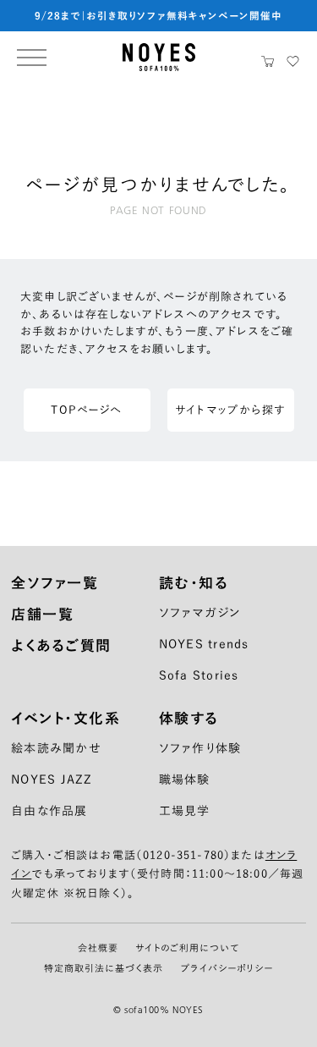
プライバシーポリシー (226, 968)
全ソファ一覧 (54, 583)
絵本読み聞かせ (56, 748)
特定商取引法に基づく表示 (103, 968)
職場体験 (184, 779)
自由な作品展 (49, 811)
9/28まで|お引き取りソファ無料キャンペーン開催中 (158, 15)
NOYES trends (204, 644)
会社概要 (98, 947)
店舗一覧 (42, 614)
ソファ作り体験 (200, 748)
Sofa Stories (199, 675)
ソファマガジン (200, 613)
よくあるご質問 (61, 645)
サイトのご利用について (187, 947)
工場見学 (184, 811)
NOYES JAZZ (52, 779)
